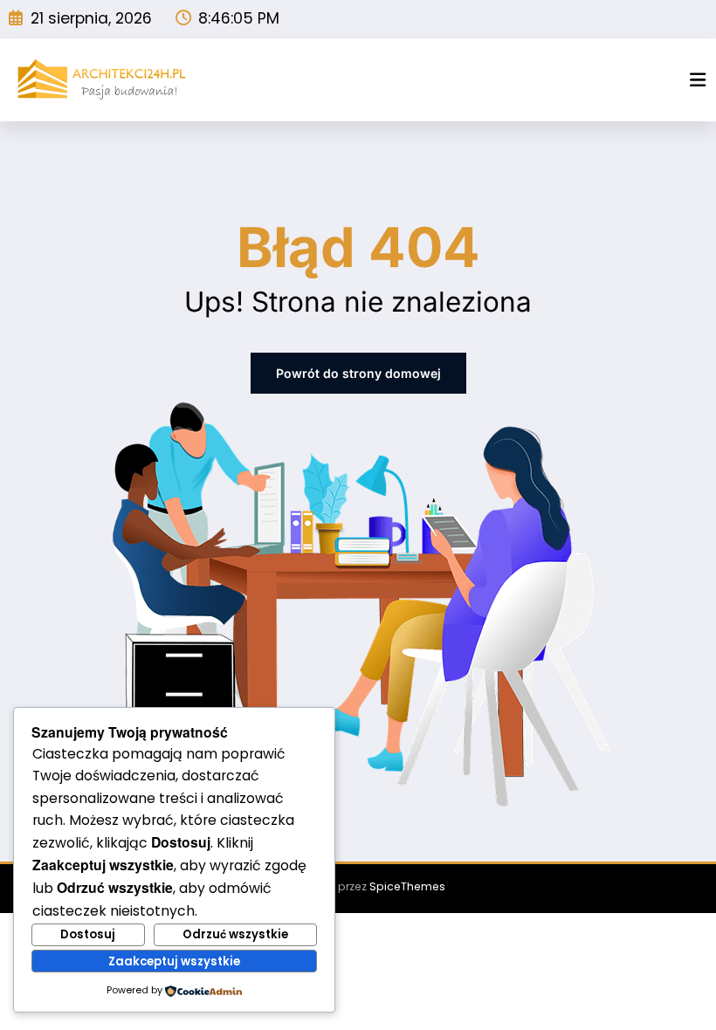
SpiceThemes (407, 886)
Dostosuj (87, 934)
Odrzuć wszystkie (235, 934)
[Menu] (697, 80)
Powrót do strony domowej (358, 373)
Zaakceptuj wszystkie (174, 961)
